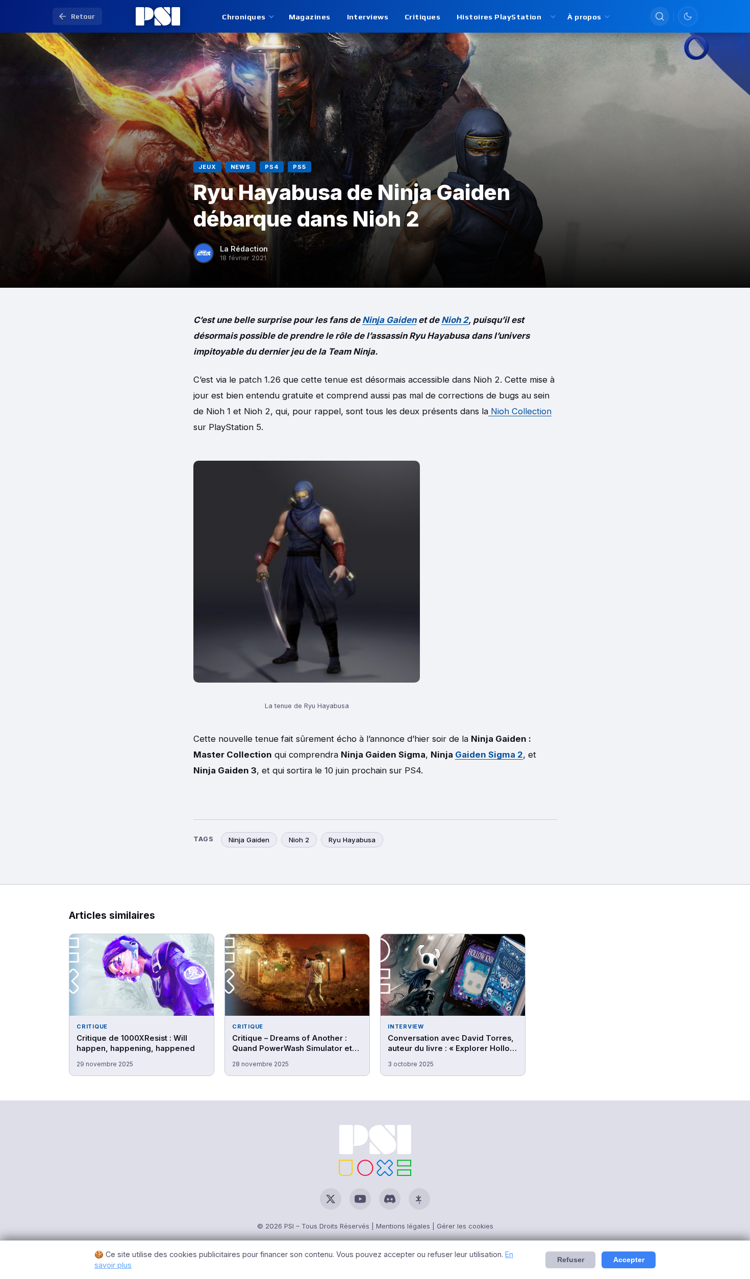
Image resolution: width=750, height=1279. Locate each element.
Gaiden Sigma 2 (489, 754)
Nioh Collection (520, 411)
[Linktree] (419, 1199)
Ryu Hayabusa (352, 840)
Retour (83, 16)
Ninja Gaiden (389, 320)
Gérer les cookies (465, 1226)
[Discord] (390, 1199)
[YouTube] (360, 1199)
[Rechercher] (659, 16)
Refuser (570, 1260)
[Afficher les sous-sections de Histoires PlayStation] (552, 16)
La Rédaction (244, 248)
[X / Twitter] (330, 1199)
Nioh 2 (454, 320)
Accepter (628, 1260)
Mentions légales (403, 1226)
